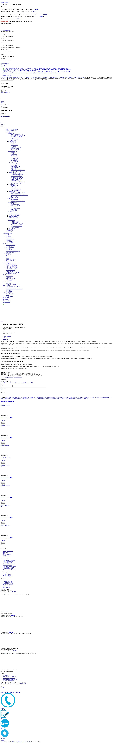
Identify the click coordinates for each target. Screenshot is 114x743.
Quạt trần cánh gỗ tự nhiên (16, 224)
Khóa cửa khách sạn (15, 208)
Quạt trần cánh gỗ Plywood (17, 223)
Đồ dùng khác (14, 159)
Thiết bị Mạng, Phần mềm (13, 217)
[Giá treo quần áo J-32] (5, 406)
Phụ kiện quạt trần (15, 227)
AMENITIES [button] (6, 282)
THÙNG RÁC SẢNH (16, 171)
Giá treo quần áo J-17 (6, 497)
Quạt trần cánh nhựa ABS (16, 226)
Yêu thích (3, 422)
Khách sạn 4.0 (6, 675)
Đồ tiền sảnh (11, 162)
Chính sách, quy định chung (9, 560)
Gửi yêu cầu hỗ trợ (7, 587)
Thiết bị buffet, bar (12, 172)
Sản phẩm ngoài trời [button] (7, 292)
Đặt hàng (2, 740)
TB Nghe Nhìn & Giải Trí (13, 215)
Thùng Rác (13, 142)
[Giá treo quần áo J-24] (5, 466)
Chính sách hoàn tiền (7, 565)
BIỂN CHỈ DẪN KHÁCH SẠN (18, 170)
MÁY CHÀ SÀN (15, 197)
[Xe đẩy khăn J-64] (5, 445)
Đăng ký (2, 92)
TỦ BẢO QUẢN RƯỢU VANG (18, 135)
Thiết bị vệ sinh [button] (6, 285)
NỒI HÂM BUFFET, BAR (17, 174)
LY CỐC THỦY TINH (16, 173)
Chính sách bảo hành (7, 562)
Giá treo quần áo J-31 (6, 437)
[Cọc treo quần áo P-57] (5, 526)
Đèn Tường (10, 229)
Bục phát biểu (14, 154)
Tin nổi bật (3, 65)
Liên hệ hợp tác (6, 555)
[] (45, 14)
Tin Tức (5, 553)
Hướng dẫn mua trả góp (8, 583)
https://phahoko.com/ (9, 18)
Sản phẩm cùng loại (7, 401)
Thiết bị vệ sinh (11, 191)
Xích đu (12, 203)
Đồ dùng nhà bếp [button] (7, 274)
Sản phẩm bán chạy (7, 574)
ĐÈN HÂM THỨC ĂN (16, 183)
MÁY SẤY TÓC (9, 132)
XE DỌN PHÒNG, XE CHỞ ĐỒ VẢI (19, 195)
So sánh (3, 420)
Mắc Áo (13, 143)
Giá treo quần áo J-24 (6, 477)
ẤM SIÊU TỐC (14, 137)
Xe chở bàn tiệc (14, 160)
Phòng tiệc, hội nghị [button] (7, 233)
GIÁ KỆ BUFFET (15, 180)
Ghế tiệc (13, 152)
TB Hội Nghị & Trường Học (14, 214)
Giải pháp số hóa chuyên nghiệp (7, 683)
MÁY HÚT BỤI (14, 196)
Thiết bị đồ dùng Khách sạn (9, 678)
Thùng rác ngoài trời (15, 205)
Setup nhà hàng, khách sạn (8, 680)
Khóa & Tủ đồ (14, 209)
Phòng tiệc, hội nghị (12, 151)
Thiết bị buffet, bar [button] (7, 262)
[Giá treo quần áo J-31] (5, 426)
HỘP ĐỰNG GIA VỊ (15, 190)
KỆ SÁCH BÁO (14, 165)
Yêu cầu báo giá (6, 586)
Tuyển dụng (5, 552)
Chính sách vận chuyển (8, 561)
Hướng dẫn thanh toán (8, 582)
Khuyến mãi (4, 64)
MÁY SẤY (13, 140)
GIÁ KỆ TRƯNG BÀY (11, 271)
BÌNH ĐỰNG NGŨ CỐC (16, 176)
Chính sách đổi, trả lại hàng (9, 563)
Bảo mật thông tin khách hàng (9, 569)
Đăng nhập (7, 92)
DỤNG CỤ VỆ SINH (16, 193)
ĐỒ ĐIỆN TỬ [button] (6, 128)
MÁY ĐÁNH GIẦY (15, 166)
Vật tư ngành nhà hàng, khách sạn (10, 679)
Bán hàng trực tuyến (6, 30)
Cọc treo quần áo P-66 (7, 517)
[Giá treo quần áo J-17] (5, 486)
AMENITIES (11, 198)
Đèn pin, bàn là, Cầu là (16, 147)
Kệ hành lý (13, 146)
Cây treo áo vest (14, 145)
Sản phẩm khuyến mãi (7, 575)
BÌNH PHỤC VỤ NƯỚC (16, 178)
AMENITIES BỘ (15, 199)
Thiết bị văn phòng (12, 211)
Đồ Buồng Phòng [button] (7, 253)
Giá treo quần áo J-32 (6, 417)
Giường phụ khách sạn (16, 149)
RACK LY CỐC (14, 185)
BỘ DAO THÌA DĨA (10, 270)
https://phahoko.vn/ (18, 18)
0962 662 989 (5, 610)
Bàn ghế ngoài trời (15, 204)
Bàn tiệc (13, 153)
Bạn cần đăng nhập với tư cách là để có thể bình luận (17, 382)
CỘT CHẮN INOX (15, 167)
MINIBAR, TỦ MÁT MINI (12, 129)
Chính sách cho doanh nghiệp (9, 566)
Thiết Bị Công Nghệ (12, 207)
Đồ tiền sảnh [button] (6, 243)
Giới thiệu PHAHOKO (8, 551)
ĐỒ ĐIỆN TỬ (11, 133)
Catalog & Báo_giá (7, 75)
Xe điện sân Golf (12, 228)
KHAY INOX (9, 280)
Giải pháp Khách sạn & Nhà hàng (10, 676)
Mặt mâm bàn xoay (15, 157)
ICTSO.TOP (23, 683)
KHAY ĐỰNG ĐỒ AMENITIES (18, 201)
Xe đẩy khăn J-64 (5, 457)
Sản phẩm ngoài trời (12, 202)
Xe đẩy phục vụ (14, 158)
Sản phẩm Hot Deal (7, 576)
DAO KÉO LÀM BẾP (16, 189)
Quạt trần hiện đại (15, 221)
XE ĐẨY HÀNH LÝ (15, 164)
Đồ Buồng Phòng (12, 141)
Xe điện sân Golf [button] (6, 297)
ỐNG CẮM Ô (14, 168)
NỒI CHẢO (13, 187)
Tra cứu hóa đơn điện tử (8, 584)
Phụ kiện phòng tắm (15, 148)
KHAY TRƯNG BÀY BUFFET (18, 182)
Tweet (2, 321)
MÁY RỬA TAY (14, 139)
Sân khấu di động (14, 155)
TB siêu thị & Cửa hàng (13, 212)
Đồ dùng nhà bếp (12, 184)
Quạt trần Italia (11, 220)
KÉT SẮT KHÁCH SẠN (11, 130)
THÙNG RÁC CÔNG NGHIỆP (18, 192)
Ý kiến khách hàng (7, 554)
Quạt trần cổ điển (14, 222)
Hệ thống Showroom (5, 2)
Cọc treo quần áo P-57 (7, 537)
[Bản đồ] (36, 9)
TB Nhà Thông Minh (12, 216)
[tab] (7, 336)
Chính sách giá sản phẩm (8, 567)
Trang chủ (3, 102)
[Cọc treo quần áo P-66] (5, 506)
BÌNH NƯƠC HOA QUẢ (16, 179)
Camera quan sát (14, 210)
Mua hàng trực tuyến (7, 581)
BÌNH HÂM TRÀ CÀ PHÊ (17, 177)
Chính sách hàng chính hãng (9, 568)
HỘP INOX (13, 186)
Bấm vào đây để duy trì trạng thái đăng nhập (21, 741)
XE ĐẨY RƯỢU (14, 161)
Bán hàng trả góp (5, 63)
